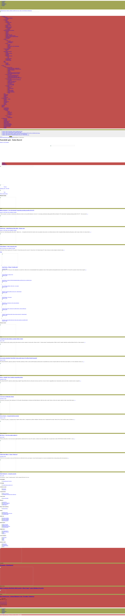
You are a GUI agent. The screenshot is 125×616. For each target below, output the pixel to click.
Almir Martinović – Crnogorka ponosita (8, 473)
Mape (9, 89)
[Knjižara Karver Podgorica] (5, 519)
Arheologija (6, 95)
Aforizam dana (8, 59)
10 (0, 602)
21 (4, 603)
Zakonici (9, 87)
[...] (85, 269)
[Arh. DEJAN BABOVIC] (4, 489)
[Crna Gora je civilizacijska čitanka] (8, 393)
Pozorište (7, 49)
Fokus (6, 212)
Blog (2, 106)
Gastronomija (6, 97)
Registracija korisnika (7, 126)
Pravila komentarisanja (7, 125)
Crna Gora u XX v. (9, 78)
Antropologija (6, 94)
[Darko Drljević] (5, 508)
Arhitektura (5, 17)
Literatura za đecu (8, 22)
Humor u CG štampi (9, 55)
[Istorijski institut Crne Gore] (5, 514)
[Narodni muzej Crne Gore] (7, 481)
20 (3, 603)
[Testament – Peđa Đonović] (11, 562)
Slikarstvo (7, 31)
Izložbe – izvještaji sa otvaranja (10, 35)
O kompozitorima (10, 41)
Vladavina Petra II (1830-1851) (12, 76)
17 (0, 603)
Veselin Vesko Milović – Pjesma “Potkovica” (9, 454)
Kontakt (3, 5)
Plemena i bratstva (10, 90)
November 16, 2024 (3, 398)
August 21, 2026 (4, 286)
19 (2, 603)
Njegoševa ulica (6, 101)
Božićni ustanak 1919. (11, 82)
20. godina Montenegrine (8, 124)
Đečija (9, 111)
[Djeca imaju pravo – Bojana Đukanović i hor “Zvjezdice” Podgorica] (3, 593)
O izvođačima (10, 42)
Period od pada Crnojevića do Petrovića (14, 72)
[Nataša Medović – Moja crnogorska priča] (8, 243)
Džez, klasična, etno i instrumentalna (13, 46)
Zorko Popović (6, 107)
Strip (4, 61)
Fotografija (7, 33)
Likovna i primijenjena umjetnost (9, 30)
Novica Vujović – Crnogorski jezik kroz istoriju (9, 415)
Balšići (9, 70)
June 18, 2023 (2, 437)
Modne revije (8, 64)
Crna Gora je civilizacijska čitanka (7, 396)
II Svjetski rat (10, 83)
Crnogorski (3, 1)
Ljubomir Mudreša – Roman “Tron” (7, 274)
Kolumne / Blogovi (9, 26)
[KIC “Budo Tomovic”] (3, 539)
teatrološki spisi (4, 164)
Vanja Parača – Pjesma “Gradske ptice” (10, 267)
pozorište (3, 162)
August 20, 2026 (4, 309)
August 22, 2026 (4, 281)
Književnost (6, 19)
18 (1, 603)
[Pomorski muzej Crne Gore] (7, 513)
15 (5, 602)
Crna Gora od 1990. (11, 84)
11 (1, 602)
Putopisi (9, 116)
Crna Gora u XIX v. (9, 74)
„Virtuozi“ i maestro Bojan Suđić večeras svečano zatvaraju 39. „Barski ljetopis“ (14, 314)
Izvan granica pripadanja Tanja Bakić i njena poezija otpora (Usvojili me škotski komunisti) (18, 358)
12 (2, 602)
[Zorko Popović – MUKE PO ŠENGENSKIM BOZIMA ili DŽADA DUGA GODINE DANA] (4, 278)
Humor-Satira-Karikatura (8, 51)
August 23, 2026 (4, 275)
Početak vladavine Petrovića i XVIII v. (14, 73)
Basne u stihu (10, 112)
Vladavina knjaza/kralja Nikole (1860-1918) (14, 77)
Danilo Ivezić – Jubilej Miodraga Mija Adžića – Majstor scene (12, 228)
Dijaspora (3, 105)
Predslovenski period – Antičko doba (13, 68)
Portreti (9, 92)
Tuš (8, 57)
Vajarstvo (7, 32)
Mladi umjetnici (8, 37)
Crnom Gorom (4, 98)
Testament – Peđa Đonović (6, 565)
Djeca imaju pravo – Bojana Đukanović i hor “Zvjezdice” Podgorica (17, 596)
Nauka (3, 65)
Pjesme (7, 43)
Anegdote (7, 54)
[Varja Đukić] (4, 537)
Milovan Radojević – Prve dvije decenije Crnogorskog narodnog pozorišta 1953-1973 (17, 210)
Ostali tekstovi (10, 117)
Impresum (3, 4)
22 (5, 603)
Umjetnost (3, 16)
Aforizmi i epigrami (9, 53)
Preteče (7, 52)
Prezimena (5, 102)
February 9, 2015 (2, 417)
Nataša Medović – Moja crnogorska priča (8, 246)
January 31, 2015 (2, 212)
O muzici (9, 40)
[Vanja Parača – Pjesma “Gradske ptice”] (10, 265)
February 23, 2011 (3, 142)
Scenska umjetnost (7, 48)
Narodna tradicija (8, 27)
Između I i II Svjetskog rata (12, 81)
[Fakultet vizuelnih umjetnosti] (3, 546)
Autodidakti (8, 38)
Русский (3, 610)
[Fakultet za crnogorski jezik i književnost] (9, 494)
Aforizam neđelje (8, 60)
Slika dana (5, 100)
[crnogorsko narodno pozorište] (3, 538)
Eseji (6, 20)
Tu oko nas (9, 114)
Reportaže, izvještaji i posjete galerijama (12, 36)
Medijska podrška (6, 122)
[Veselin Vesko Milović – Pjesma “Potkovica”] (8, 451)
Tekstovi (7, 63)
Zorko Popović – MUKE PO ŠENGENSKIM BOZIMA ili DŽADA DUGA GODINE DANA (17, 280)
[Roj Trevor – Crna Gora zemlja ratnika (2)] (8, 432)
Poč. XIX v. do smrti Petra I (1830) (13, 75)
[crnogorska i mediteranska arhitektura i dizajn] (4, 488)
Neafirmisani (8, 29)
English (3, 609)
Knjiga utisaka (4, 3)
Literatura (7, 21)
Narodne (9, 44)
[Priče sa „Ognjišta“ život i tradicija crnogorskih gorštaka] (8, 374)
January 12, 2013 (2, 230)
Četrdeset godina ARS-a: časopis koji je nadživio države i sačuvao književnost (14, 308)
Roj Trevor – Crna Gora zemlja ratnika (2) (8, 435)
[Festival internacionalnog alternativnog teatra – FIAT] (3, 540)
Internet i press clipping (7, 123)
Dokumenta (7, 85)
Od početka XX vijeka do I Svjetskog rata (14, 79)
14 (4, 602)
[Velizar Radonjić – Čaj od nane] (4, 295)
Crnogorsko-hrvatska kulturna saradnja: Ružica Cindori (11, 338)
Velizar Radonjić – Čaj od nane (7, 297)
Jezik (4, 93)
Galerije (5, 99)
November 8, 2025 (3, 456)
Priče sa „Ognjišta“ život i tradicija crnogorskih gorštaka (11, 377)
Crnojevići (9, 71)
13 (3, 602)
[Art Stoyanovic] (4, 544)
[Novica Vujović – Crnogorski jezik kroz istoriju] (5, 413)
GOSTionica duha (8, 58)
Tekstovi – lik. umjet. (9, 34)
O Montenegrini (4, 118)
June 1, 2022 (2, 475)
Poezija (9, 24)
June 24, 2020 (2, 340)
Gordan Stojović (6, 108)
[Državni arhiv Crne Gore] (5, 512)
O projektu (5, 119)
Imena (5, 103)
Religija (5, 96)
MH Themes (20, 614)
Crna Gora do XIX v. (9, 67)
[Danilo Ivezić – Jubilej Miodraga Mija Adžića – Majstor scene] (8, 225)
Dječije (9, 45)
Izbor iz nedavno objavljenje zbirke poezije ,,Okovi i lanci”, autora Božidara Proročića (22, 588)
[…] (84, 342)
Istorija (5, 66)
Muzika (5, 39)
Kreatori (7, 62)
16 (6, 602)
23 (6, 603)
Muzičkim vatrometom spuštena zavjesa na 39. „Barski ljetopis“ (12, 291)
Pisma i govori (10, 86)
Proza (9, 23)
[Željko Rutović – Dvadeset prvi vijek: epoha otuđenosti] (4, 301)
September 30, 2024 (3, 379)
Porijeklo (5, 104)
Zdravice (9, 28)
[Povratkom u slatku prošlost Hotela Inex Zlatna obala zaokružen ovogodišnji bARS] (4, 318)
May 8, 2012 (2, 248)
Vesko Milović (6, 109)
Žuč (8, 56)
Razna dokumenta (10, 88)
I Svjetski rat (10, 80)
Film (6, 50)
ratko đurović (4, 163)
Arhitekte (7, 18)
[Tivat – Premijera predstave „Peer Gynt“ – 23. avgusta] (4, 284)
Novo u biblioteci (10, 212)
